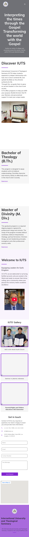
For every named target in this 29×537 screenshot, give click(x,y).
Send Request (9, 474)
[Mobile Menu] (24, 4)
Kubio (14, 532)
